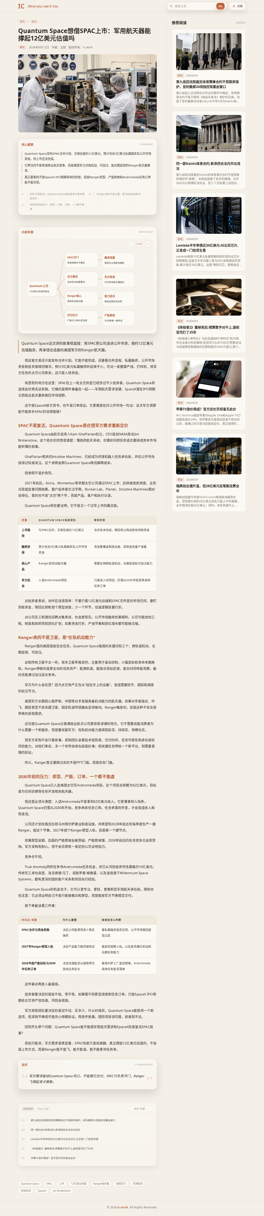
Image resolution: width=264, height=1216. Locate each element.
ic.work (123, 1207)
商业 (34, 21)
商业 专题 (139, 1108)
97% (139, 244)
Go (220, 6)
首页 (22, 21)
